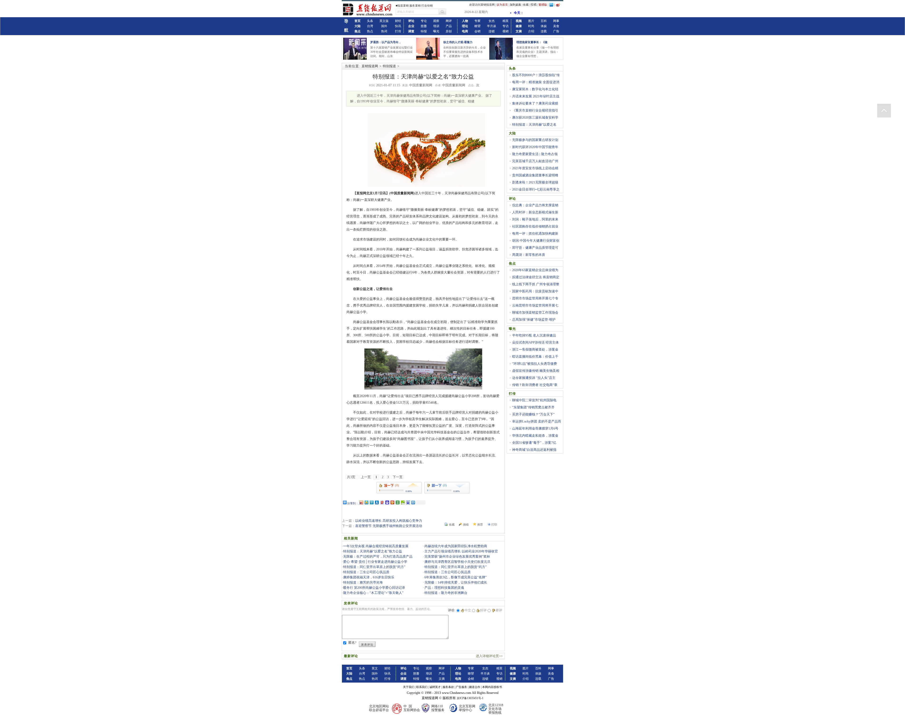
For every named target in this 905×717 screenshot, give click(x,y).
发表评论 (367, 644)
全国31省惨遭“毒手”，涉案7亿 (534, 442)
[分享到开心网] (392, 502)
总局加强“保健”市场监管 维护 (533, 319)
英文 (375, 668)
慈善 (424, 26)
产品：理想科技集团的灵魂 (444, 587)
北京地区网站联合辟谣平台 (379, 708)
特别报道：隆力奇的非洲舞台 (445, 593)
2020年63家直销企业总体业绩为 (535, 270)
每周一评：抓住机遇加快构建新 (535, 233)
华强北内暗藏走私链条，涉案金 (535, 435)
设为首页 (502, 4)
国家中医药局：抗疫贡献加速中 (535, 291)
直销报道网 (370, 66)
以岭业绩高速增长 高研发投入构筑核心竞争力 (388, 520)
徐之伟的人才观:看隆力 (458, 42)
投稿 (534, 4)
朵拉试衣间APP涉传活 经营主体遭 (534, 345)
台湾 (370, 26)
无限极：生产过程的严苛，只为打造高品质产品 (377, 556)
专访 (505, 26)
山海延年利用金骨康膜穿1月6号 (535, 428)
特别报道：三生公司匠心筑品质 (366, 572)
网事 (556, 21)
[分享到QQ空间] (366, 502)
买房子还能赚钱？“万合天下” (533, 414)
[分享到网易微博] (381, 502)
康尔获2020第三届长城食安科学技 (533, 120)
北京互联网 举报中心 (467, 708)
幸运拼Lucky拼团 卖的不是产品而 (536, 421)
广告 (556, 31)
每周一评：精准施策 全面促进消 (535, 82)
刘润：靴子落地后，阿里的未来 (535, 219)
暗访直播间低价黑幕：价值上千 (535, 356)
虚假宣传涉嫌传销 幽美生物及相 (535, 371)
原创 (449, 31)
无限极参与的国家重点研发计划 (535, 140)
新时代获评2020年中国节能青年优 (533, 149)
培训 (436, 26)
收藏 (526, 4)
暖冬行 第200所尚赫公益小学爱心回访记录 (374, 587)
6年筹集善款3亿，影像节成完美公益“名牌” (455, 577)
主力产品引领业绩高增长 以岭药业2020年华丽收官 (461, 551)
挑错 (466, 524)
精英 (505, 21)
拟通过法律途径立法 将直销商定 (535, 277)
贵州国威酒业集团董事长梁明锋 (535, 175)
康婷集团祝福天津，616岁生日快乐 (368, 577)
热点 (370, 31)
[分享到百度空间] (402, 502)
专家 (477, 21)
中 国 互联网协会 (411, 708)
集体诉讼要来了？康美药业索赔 (535, 103)
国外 (384, 26)
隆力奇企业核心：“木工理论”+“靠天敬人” (373, 593)
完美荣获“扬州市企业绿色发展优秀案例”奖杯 (457, 556)
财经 (398, 21)
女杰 (492, 21)
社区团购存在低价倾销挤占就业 (535, 226)
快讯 (398, 26)
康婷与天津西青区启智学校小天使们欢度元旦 (457, 562)
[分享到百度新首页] (407, 502)
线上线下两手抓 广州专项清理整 (535, 284)
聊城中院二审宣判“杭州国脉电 (534, 400)
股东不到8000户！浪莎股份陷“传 (536, 75)
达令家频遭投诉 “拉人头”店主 (533, 378)
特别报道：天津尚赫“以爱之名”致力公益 (372, 551)
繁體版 (543, 4)
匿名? (352, 642)
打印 (494, 524)
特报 (424, 31)
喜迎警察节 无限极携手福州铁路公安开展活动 (388, 526)
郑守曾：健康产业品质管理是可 (535, 247)
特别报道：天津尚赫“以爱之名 (534, 124)
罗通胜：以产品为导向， (385, 42)
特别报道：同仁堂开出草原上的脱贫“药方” (374, 567)
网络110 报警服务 (437, 708)
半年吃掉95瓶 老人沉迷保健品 (534, 335)
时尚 (531, 26)
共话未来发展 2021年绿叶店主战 (535, 96)
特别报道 (389, 66)
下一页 (398, 477)
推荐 (480, 524)
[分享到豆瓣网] (397, 502)
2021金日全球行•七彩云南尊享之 (535, 189)
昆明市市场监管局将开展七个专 (535, 298)
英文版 (384, 21)
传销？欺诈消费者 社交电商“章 (534, 385)
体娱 (544, 26)
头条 (370, 21)
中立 (468, 610)
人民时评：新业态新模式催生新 (535, 212)
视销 (505, 31)
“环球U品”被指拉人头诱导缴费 (534, 363)
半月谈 (491, 26)
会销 (477, 31)
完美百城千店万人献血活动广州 (535, 161)
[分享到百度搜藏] (387, 502)
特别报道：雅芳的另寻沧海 (363, 582)
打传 (398, 31)
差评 (499, 610)
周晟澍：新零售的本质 (528, 255)
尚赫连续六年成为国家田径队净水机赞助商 (455, 546)
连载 (544, 31)
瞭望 (477, 26)
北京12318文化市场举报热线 (495, 708)
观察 (436, 21)
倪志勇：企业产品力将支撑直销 (535, 205)
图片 (531, 21)
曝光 (436, 31)
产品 (449, 26)
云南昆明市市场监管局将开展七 (535, 305)
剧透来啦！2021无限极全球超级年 (533, 185)
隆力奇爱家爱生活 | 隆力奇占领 (535, 154)
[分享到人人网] (376, 502)
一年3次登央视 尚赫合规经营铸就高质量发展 (375, 546)
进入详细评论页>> (489, 656)
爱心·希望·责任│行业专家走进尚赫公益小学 (375, 562)
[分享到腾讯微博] (371, 502)
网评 (449, 21)
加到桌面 (515, 4)
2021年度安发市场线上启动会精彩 (533, 170)
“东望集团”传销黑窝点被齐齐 (533, 407)
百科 (544, 21)
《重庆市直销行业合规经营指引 (535, 110)
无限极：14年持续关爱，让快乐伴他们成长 (455, 582)
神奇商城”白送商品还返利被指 (534, 450)
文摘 (442, 678)
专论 (424, 21)
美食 (556, 26)
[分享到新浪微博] (361, 502)
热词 (384, 31)
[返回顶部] (884, 110)
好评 (483, 610)
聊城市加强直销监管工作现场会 (535, 312)
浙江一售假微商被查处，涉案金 (535, 349)
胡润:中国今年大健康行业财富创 (535, 240)
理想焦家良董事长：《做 (531, 42)
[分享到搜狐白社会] (412, 502)
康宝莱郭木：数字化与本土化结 (535, 89)
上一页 (366, 477)
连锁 (492, 31)
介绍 (531, 31)
